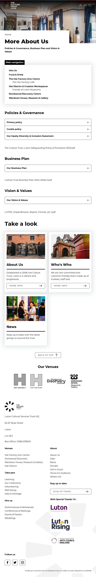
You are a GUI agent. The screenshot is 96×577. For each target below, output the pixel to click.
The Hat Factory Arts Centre (24, 79)
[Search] (90, 5)
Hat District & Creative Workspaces (28, 86)
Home (8, 35)
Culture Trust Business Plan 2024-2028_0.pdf (28, 180)
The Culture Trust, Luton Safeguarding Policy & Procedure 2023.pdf (40, 148)
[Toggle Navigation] (7, 5)
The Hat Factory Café (23, 82)
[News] (26, 308)
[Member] (80, 5)
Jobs (52, 459)
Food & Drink (16, 75)
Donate (54, 466)
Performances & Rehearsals (19, 507)
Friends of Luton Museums (26, 90)
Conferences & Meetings (17, 511)
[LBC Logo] (70, 508)
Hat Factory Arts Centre (17, 455)
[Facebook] (7, 562)
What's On (55, 477)
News (11, 327)
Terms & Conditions (60, 473)
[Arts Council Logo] (70, 541)
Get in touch (56, 470)
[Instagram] (22, 562)
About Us (15, 265)
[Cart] (85, 5)
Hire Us (13, 71)
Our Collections (13, 483)
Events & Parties (13, 515)
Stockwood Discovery (16, 459)
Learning (9, 479)
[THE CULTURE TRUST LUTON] (15, 5)
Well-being (10, 490)
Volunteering (11, 487)
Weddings (10, 518)
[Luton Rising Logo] (70, 524)
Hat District (11, 466)
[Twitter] (15, 562)
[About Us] (26, 246)
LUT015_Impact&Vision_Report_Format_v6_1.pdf (30, 212)
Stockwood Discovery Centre (25, 94)
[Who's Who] (70, 246)
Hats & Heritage (13, 494)
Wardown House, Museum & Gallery (28, 98)
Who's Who (61, 265)
